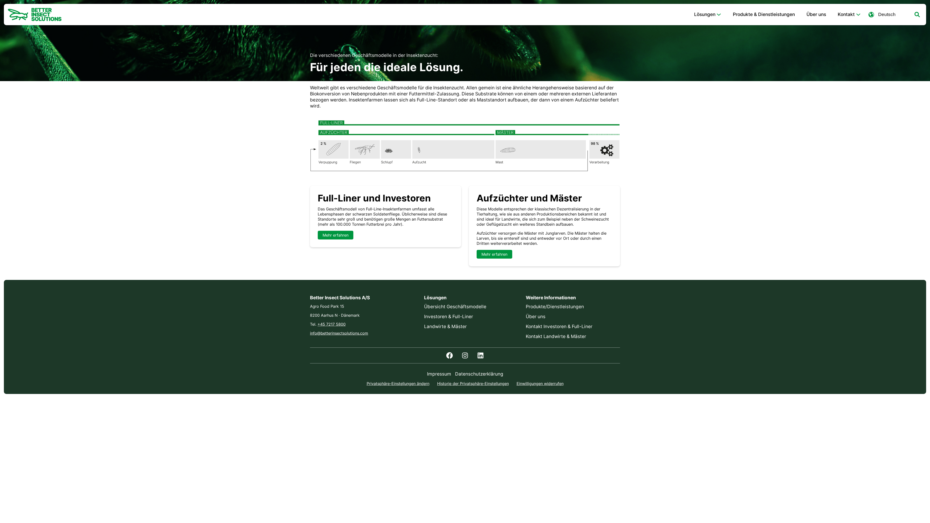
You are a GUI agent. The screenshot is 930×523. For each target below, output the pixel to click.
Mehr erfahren (336, 235)
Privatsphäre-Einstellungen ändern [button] (398, 383)
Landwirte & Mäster (445, 326)
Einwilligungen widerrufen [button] (540, 383)
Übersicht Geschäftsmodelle (455, 306)
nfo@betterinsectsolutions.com (339, 333)
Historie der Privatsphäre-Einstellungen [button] (473, 383)
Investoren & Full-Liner (448, 316)
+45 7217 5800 (332, 324)
